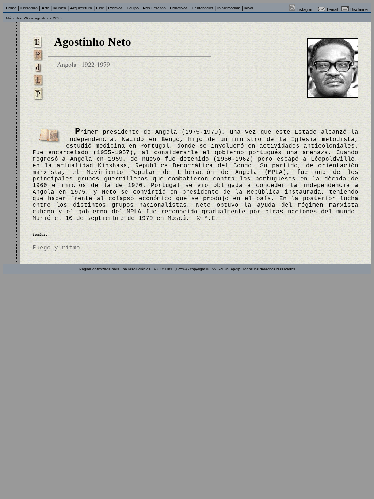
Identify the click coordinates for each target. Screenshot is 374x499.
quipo (133, 8)
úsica (59, 8)
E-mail (332, 9)
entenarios (202, 8)
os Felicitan (154, 8)
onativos (179, 8)
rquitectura (81, 8)
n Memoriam (228, 8)
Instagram (305, 9)
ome (11, 8)
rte (45, 8)
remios (115, 8)
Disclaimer (359, 9)
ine (100, 8)
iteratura (29, 8)
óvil (248, 8)
